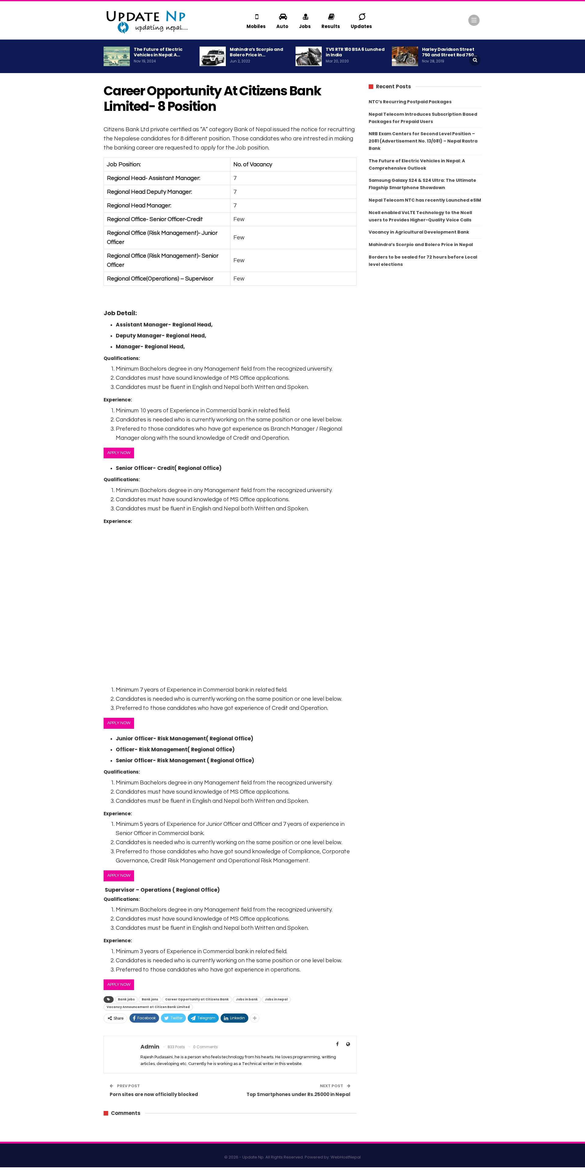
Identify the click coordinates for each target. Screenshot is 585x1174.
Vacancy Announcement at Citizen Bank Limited (148, 1007)
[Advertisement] (230, 603)
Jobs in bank (247, 999)
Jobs (305, 26)
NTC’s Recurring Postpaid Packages (410, 102)
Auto (282, 26)
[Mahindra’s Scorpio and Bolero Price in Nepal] (213, 56)
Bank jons (150, 999)
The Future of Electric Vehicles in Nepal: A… (158, 52)
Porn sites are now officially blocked (154, 1094)
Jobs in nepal (276, 999)
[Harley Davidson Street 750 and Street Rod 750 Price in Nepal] (405, 56)
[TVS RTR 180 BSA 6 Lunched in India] (309, 56)
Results (330, 26)
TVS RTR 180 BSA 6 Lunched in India (355, 52)
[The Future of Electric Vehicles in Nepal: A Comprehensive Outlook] (117, 56)
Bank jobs (126, 999)
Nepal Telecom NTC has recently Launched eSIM (425, 200)
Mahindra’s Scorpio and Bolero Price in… (256, 52)
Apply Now (118, 453)
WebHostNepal (346, 1157)
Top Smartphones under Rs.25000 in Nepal (298, 1094)
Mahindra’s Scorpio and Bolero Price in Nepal (421, 244)
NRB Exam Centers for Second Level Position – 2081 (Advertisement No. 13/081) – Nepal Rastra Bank (423, 141)
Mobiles (256, 26)
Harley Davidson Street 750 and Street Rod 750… (449, 52)
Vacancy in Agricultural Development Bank (419, 232)
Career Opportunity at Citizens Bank (197, 999)
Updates (361, 26)
